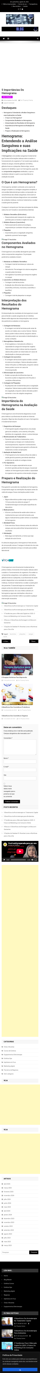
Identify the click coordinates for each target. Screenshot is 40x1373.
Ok (20, 1370)
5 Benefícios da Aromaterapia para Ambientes (19, 610)
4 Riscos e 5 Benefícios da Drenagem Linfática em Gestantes (20, 621)
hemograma (7, 156)
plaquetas (22, 634)
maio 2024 (7, 1207)
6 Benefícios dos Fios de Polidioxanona (7, 641)
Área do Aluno (17, 6)
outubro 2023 (8, 1226)
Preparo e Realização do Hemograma (17, 131)
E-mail (6, 767)
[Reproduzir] (4, 860)
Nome (6, 758)
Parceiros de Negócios (11, 1070)
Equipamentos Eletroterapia (13, 1054)
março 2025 (8, 1188)
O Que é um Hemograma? (13, 118)
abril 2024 (7, 1211)
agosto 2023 (8, 1234)
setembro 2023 (9, 1230)
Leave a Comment (8, 103)
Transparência (33, 4)
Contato (25, 6)
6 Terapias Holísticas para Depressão (14, 677)
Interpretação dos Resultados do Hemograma (20, 123)
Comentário (8, 738)
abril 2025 (7, 1184)
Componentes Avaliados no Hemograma (18, 120)
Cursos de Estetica (10, 1051)
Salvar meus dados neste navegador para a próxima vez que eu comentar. (9, 791)
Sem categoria (7, 97)
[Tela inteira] (36, 860)
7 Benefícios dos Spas (34, 641)
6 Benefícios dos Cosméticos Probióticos (16, 707)
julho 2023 (7, 1238)
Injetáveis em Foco (10, 1062)
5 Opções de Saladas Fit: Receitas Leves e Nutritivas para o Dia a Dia (20, 628)
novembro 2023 (9, 1222)
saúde (5, 636)
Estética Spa (8, 1058)
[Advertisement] (20, 64)
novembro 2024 (9, 1195)
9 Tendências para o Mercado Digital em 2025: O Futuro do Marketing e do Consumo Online (19, 615)
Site (5, 775)
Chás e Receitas (9, 1047)
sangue (31, 634)
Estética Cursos (9, 1283)
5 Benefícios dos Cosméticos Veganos (15, 716)
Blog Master (8, 1279)
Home (6, 1276)
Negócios (7, 1295)
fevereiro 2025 (8, 1192)
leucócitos (13, 634)
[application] (20, 851)
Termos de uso (22, 4)
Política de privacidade (9, 4)
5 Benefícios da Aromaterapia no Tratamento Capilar (21, 606)
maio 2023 (7, 1241)
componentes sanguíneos (11, 171)
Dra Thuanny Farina (26, 100)
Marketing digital (9, 1066)
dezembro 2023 (9, 1218)
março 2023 (8, 1245)
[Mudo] (32, 860)
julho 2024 (7, 1199)
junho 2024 (7, 1203)
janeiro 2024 (8, 1215)
